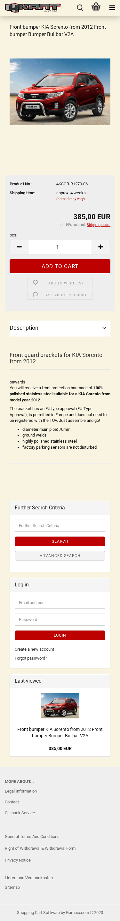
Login (60, 635)
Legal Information (21, 791)
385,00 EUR (60, 748)
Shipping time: (23, 192)
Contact (12, 802)
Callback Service (20, 812)
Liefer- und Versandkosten (29, 877)
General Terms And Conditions (32, 836)
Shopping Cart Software (38, 912)
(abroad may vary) (70, 199)
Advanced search (60, 555)
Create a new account (34, 649)
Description (24, 327)
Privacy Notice (18, 860)
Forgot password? (31, 658)
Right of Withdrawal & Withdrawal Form (40, 848)
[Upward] (17, 911)
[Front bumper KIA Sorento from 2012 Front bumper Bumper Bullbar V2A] (60, 91)
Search (60, 541)
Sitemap (12, 887)
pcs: (13, 235)
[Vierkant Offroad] (30, 8)
